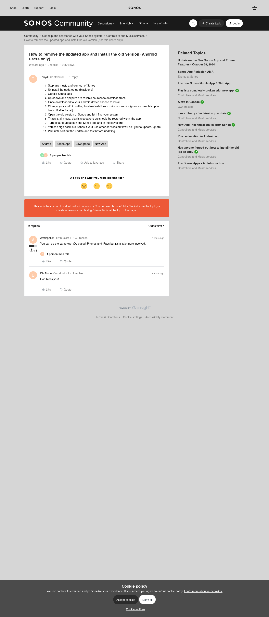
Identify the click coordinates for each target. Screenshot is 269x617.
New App (100, 144)
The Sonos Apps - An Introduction (201, 163)
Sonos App (63, 144)
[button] (211, 23)
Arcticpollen (47, 238)
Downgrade (82, 144)
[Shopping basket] (254, 7)
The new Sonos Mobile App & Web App (204, 83)
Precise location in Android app (199, 136)
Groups (143, 23)
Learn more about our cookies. (203, 591)
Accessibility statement (159, 317)
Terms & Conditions (108, 317)
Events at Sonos (188, 76)
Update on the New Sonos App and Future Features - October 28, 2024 (206, 62)
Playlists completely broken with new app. (206, 90)
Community (31, 36)
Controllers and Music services (125, 36)
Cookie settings (132, 317)
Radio (52, 8)
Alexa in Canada (189, 102)
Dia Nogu (46, 273)
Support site (160, 23)
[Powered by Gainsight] (134, 309)
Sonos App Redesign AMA (195, 72)
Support (39, 8)
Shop (13, 8)
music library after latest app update (202, 113)
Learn (25, 8)
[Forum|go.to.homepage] (58, 23)
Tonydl (44, 77)
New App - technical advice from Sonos (204, 125)
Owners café (186, 107)
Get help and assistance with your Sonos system (72, 36)
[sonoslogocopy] (135, 8)
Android (47, 144)
